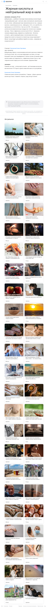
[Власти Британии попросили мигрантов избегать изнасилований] (34, 373)
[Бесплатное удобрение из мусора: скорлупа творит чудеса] (34, 514)
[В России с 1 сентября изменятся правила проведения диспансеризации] (14, 373)
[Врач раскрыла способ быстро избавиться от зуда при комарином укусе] (34, 574)
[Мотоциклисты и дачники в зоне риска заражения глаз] (14, 594)
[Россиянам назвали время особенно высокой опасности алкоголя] (14, 473)
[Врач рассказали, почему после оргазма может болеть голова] (34, 333)
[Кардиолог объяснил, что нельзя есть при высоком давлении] (34, 393)
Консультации (8, 5)
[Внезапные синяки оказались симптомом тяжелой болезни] (34, 192)
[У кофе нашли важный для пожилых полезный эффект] (14, 172)
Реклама (10, 606)
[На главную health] (8, 1)
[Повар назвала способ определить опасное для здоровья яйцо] (34, 212)
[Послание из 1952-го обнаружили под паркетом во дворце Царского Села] (34, 152)
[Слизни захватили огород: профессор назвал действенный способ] (34, 413)
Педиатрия (15, 5)
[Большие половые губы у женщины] (34, 132)
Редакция (20, 606)
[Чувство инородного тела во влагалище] (14, 393)
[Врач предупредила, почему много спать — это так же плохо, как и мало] (34, 353)
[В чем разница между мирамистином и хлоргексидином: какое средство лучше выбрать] (34, 534)
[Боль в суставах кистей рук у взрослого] (14, 534)
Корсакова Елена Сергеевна (18, 48)
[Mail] (4, 1)
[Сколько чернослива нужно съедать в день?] (14, 313)
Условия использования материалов (29, 606)
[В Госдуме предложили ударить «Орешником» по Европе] (14, 232)
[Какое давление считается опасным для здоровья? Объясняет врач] (14, 152)
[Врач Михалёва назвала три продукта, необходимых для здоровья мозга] (14, 252)
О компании (6, 606)
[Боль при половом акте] (34, 594)
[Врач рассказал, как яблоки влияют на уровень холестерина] (34, 172)
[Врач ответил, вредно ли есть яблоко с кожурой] (14, 293)
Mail (2, 606)
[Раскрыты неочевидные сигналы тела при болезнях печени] (14, 192)
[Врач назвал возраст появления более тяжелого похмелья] (14, 493)
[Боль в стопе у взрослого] (34, 554)
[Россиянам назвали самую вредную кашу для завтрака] (14, 272)
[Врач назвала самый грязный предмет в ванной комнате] (34, 493)
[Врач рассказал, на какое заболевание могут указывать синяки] (14, 212)
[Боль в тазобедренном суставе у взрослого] (34, 272)
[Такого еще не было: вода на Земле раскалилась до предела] (34, 313)
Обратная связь (40, 606)
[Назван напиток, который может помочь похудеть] (14, 574)
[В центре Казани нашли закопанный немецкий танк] (14, 433)
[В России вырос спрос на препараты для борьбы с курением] (14, 353)
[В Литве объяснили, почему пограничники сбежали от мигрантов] (14, 132)
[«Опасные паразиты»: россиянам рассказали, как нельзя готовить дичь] (14, 333)
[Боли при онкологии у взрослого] (34, 293)
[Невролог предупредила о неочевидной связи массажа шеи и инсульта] (14, 554)
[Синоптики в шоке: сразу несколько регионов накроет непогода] (34, 473)
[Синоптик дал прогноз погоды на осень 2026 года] (34, 252)
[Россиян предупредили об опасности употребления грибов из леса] (14, 453)
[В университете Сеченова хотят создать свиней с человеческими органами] (14, 514)
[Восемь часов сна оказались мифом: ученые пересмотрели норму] (34, 433)
